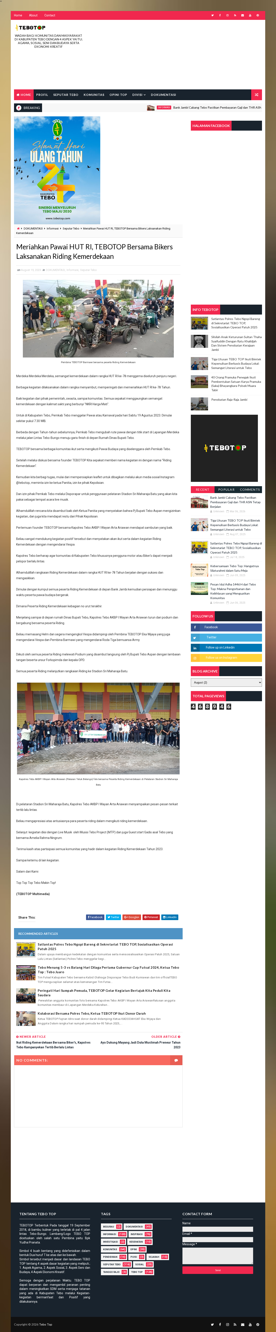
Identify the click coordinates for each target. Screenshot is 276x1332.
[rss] (235, 15)
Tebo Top (137, 1272)
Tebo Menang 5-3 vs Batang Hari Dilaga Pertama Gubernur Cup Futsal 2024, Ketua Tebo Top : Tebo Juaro (108, 969)
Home (18, 15)
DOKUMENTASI (33, 228)
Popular (226, 489)
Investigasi (110, 1241)
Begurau (108, 1226)
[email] (242, 15)
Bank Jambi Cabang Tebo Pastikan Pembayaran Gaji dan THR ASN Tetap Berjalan (200, 107)
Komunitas (94, 94)
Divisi (137, 94)
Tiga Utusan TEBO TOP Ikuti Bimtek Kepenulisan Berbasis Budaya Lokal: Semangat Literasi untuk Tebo (236, 363)
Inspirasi (137, 1234)
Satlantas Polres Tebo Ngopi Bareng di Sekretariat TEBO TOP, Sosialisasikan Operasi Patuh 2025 (105, 946)
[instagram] (227, 15)
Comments (250, 489)
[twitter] (212, 15)
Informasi (137, 107)
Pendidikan (110, 1257)
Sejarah (154, 1257)
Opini (133, 1249)
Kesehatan (136, 1241)
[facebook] (220, 15)
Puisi (133, 1257)
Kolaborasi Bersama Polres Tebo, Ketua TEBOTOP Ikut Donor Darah (92, 1013)
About (33, 15)
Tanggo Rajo (111, 1272)
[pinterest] (257, 15)
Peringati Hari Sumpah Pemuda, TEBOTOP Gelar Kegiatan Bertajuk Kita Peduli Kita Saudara (104, 993)
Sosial (139, 1264)
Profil (42, 94)
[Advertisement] (183, 55)
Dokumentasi (163, 94)
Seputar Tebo (65, 94)
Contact (49, 15)
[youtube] (250, 15)
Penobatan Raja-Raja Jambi (229, 399)
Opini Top (118, 94)
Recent (203, 489)
